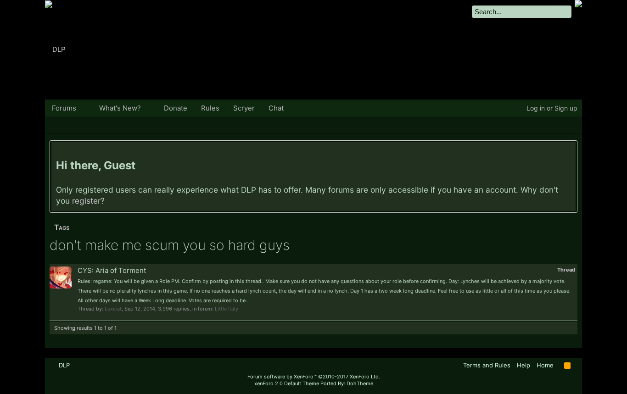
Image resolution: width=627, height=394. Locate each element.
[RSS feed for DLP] (567, 365)
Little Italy (226, 308)
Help (523, 365)
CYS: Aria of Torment (112, 270)
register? (88, 200)
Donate (175, 108)
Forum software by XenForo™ (313, 376)
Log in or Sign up (551, 108)
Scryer (244, 108)
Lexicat (113, 308)
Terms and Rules (486, 365)
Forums (64, 108)
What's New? (120, 108)
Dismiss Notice (569, 151)
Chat (276, 108)
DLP (64, 365)
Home (545, 365)
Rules (210, 108)
